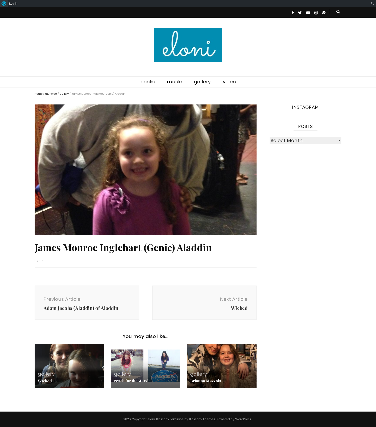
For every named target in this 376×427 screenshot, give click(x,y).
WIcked (45, 380)
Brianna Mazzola (205, 380)
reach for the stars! (131, 380)
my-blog (51, 94)
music (174, 81)
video (229, 81)
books (147, 81)
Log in (13, 3)
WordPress (243, 419)
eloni (151, 419)
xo (41, 260)
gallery (202, 81)
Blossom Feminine (170, 419)
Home (38, 94)
